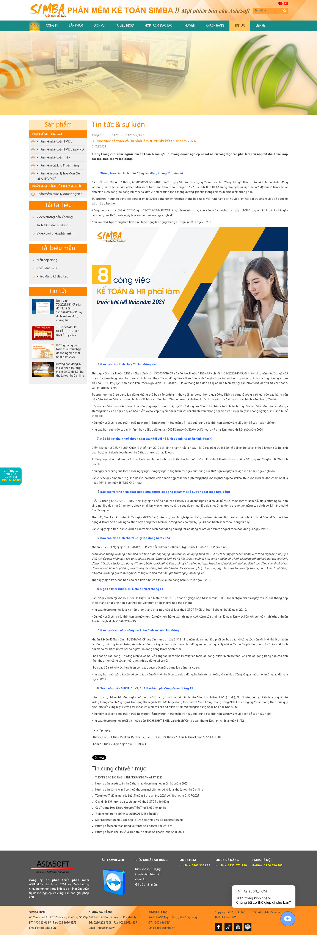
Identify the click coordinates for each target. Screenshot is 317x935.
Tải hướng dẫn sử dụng (52, 225)
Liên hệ (260, 25)
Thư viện (189, 25)
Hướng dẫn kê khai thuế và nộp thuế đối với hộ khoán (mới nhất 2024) (140, 832)
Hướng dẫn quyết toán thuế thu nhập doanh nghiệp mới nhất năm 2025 (141, 783)
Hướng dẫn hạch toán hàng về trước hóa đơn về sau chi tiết (133, 826)
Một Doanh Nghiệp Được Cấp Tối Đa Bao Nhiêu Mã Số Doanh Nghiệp (139, 820)
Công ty (52, 25)
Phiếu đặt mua (47, 268)
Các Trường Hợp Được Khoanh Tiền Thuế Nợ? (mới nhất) (130, 808)
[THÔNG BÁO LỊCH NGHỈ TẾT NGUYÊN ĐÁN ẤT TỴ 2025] (43, 333)
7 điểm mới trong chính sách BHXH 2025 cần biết (126, 814)
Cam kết (140, 879)
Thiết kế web (223, 917)
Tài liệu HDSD (124, 25)
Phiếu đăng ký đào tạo (52, 276)
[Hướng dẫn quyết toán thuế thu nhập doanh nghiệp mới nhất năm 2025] (43, 351)
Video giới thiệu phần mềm (55, 233)
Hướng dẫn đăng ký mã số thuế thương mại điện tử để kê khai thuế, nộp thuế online (149, 789)
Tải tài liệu (58, 205)
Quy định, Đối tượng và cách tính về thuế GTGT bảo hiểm (132, 801)
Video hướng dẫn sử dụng (55, 217)
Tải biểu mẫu (58, 248)
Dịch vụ (99, 25)
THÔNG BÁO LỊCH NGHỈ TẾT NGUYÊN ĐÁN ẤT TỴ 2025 (68, 331)
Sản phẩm (76, 25)
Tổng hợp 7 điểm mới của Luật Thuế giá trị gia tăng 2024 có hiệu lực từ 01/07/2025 (147, 795)
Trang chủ (98, 135)
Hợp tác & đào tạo (159, 25)
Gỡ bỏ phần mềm (146, 884)
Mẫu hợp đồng (47, 260)
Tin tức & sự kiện (133, 135)
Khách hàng (215, 25)
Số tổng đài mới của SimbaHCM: (10, 476)
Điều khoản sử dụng (148, 869)
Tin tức (240, 25)
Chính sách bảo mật (148, 874)
